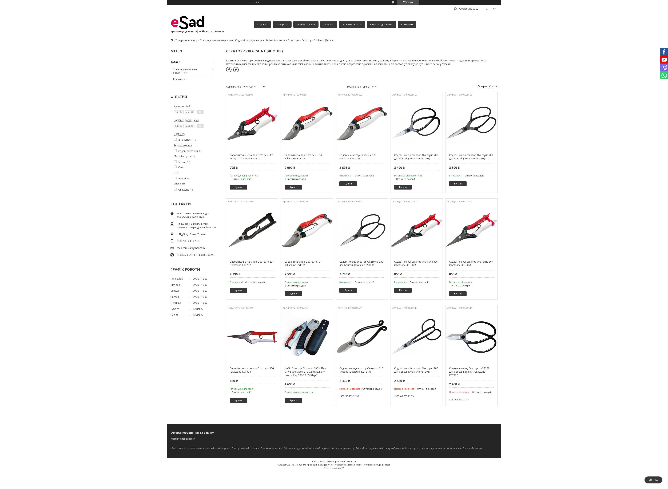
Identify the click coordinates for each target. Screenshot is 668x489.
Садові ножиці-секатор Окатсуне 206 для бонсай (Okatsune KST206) (416, 369)
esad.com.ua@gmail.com (191, 248)
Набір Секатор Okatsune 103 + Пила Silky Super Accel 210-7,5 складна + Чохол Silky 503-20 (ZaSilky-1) (306, 371)
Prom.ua (351, 461)
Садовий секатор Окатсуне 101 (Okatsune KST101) (303, 263)
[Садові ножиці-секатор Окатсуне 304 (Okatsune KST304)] (252, 337)
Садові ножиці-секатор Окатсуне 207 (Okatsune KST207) (252, 263)
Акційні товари (306, 24)
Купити (238, 187)
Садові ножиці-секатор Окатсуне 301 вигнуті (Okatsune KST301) (252, 156)
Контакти (407, 24)
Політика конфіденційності (377, 464)
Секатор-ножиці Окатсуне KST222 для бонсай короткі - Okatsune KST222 (469, 371)
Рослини (178, 79)
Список (493, 86)
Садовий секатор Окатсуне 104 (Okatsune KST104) (303, 156)
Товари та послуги (186, 40)
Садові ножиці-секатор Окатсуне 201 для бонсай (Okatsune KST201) (471, 156)
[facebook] (229, 69)
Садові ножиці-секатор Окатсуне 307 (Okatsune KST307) (471, 263)
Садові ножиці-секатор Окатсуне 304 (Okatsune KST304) (252, 369)
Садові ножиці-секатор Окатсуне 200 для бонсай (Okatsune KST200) (361, 263)
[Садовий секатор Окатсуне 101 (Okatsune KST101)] (307, 230)
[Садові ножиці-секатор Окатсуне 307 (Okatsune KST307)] (471, 230)
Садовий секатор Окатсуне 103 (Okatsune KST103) (357, 156)
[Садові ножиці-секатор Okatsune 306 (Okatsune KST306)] (416, 230)
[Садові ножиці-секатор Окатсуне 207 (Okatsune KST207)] (252, 230)
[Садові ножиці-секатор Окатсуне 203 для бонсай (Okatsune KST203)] (416, 124)
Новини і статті (352, 24)
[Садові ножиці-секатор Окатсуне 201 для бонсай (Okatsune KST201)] (471, 124)
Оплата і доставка (381, 24)
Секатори (293, 40)
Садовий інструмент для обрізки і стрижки (260, 40)
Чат (656, 480)
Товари (280, 24)
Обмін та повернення (183, 438)
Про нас (329, 24)
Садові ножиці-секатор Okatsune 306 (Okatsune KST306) (416, 263)
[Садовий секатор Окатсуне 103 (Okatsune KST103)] (362, 124)
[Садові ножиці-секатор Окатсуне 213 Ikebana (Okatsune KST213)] (362, 337)
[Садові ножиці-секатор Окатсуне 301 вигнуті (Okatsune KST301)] (252, 124)
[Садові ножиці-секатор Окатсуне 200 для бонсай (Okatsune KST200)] (362, 230)
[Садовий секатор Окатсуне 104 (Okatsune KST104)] (307, 124)
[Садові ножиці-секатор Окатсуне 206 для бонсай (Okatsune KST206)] (416, 337)
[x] (236, 69)
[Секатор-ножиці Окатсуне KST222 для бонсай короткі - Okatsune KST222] (471, 337)
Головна (262, 24)
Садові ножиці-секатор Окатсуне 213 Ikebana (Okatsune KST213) (361, 369)
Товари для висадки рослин (216, 40)
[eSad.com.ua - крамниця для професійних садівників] (187, 23)
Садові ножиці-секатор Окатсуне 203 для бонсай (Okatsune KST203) (416, 156)
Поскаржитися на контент (347, 464)
